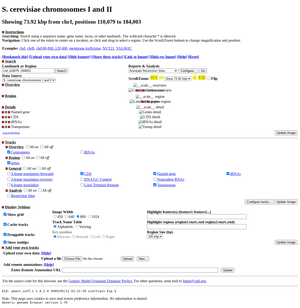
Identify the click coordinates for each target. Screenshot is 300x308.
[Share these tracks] (107, 57)
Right (110, 237)
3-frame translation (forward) (32, 174)
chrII (30, 48)
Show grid (15, 214)
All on (34, 147)
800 (83, 217)
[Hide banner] (79, 57)
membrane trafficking (85, 48)
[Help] (182, 57)
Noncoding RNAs (170, 179)
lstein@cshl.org (194, 281)
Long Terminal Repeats (101, 185)
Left (97, 237)
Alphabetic (65, 227)
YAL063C (124, 48)
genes (15, 163)
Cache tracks (17, 225)
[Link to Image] (136, 57)
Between (63, 237)
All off (48, 147)
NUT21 (108, 48)
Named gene (166, 174)
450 (60, 217)
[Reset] (193, 57)
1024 (95, 217)
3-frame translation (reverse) (31, 179)
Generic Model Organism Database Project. (100, 281)
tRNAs (89, 152)
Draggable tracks (21, 235)
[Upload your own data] (48, 57)
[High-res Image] (163, 57)
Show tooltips (18, 242)
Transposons (166, 185)
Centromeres (20, 152)
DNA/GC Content (98, 179)
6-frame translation (25, 185)
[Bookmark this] (15, 57)
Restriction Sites (23, 196)
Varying (85, 227)
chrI (22, 48)
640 (71, 217)
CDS (88, 174)
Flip (214, 79)
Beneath (82, 237)
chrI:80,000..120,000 (51, 48)
